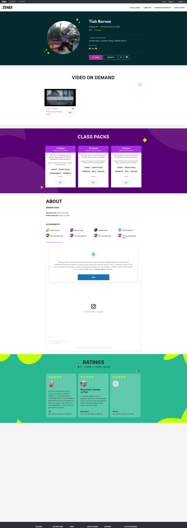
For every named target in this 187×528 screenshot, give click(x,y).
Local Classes (135, 8)
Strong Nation (12, 1)
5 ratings (98, 30)
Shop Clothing (179, 8)
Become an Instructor (163, 8)
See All (60, 176)
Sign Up (171, 1)
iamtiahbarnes (88, 348)
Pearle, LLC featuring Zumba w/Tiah (55, 112)
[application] (93, 264)
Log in (164, 1)
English (180, 1)
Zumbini (22, 1)
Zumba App (147, 8)
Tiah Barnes (78, 348)
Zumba (4, 1)
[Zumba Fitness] (7, 7)
